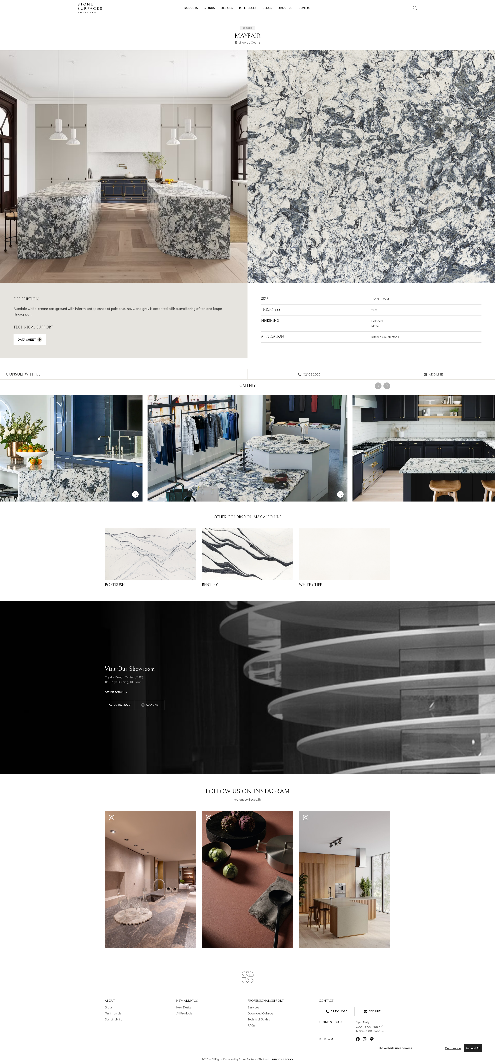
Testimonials (113, 1013)
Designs (227, 8)
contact (305, 8)
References (248, 8)
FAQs (251, 1025)
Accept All (473, 1048)
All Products (184, 1013)
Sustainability (113, 1019)
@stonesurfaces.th (247, 799)
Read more (453, 1048)
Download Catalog (260, 1013)
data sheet (26, 339)
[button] (378, 385)
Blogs (267, 8)
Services (253, 1007)
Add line (436, 374)
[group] (247, 448)
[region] (430, 1048)
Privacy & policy (283, 1059)
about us (285, 8)
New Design (184, 1007)
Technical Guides (259, 1019)
